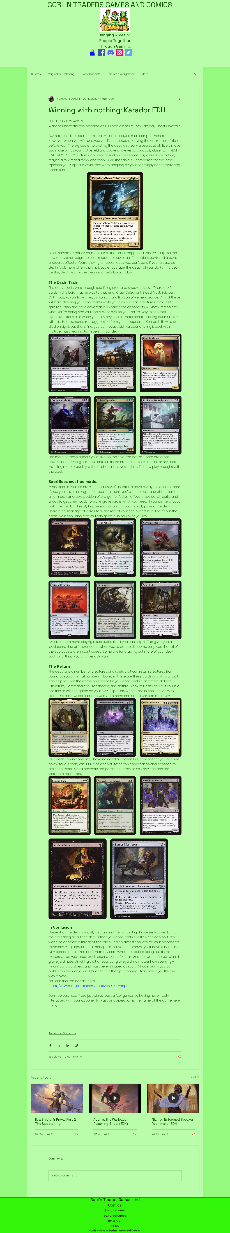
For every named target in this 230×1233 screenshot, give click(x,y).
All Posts (36, 74)
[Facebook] (101, 52)
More (145, 74)
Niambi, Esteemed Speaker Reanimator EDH (172, 1121)
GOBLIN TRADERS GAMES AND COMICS (109, 4)
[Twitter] (128, 52)
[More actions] (179, 99)
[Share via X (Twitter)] (59, 1045)
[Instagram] (119, 52)
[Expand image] (69, 363)
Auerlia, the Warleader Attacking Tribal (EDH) (110, 1121)
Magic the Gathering (61, 74)
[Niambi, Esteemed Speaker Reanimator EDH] (173, 1098)
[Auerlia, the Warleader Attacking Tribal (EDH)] (115, 1098)
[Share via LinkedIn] (68, 1045)
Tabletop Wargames (121, 74)
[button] (92, 52)
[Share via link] (76, 1045)
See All (195, 1077)
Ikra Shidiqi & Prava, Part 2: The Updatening (56, 1121)
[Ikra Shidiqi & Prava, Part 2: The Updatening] (57, 1098)
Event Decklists (91, 74)
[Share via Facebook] (50, 1045)
